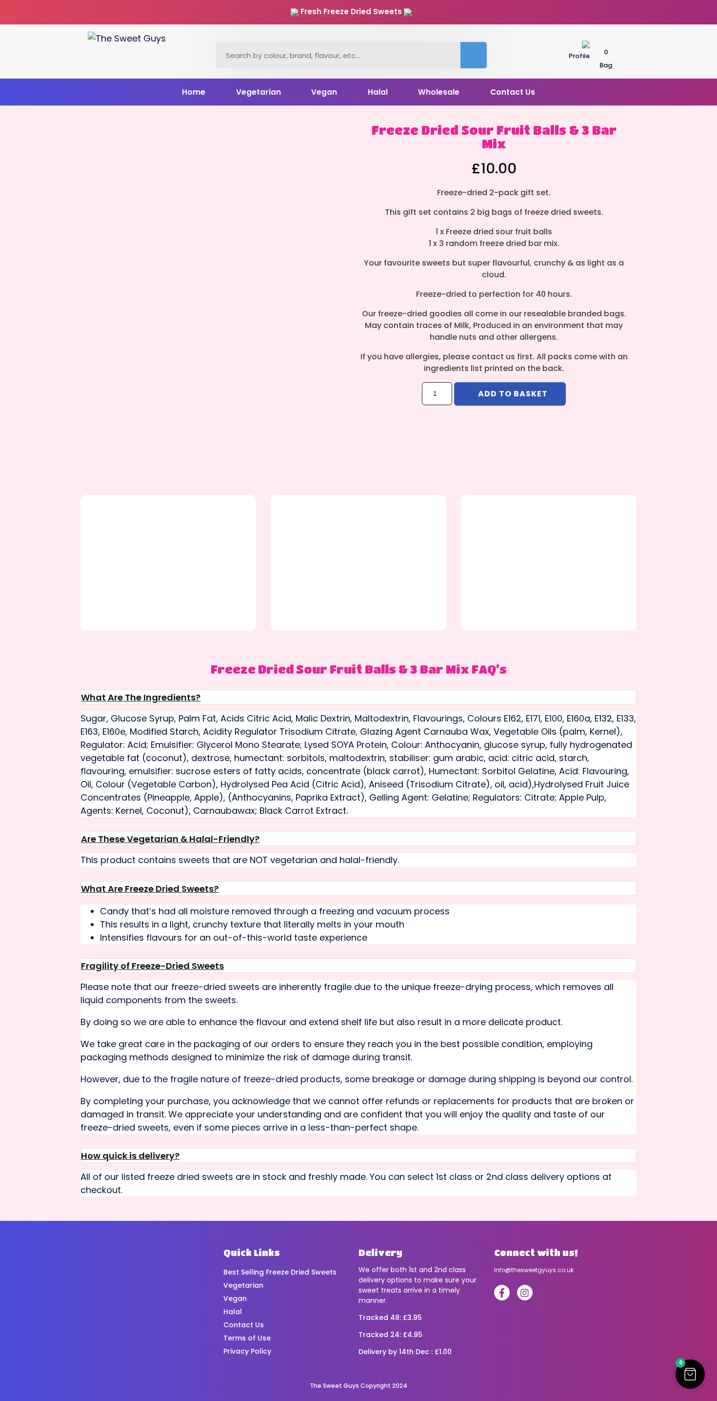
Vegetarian (258, 92)
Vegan (324, 92)
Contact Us (512, 92)
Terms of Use (247, 1338)
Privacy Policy (247, 1351)
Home (193, 92)
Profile (579, 56)
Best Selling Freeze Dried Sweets (280, 1272)
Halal (378, 92)
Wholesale (438, 92)
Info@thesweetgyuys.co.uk (534, 1270)
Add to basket (513, 393)
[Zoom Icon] (210, 245)
